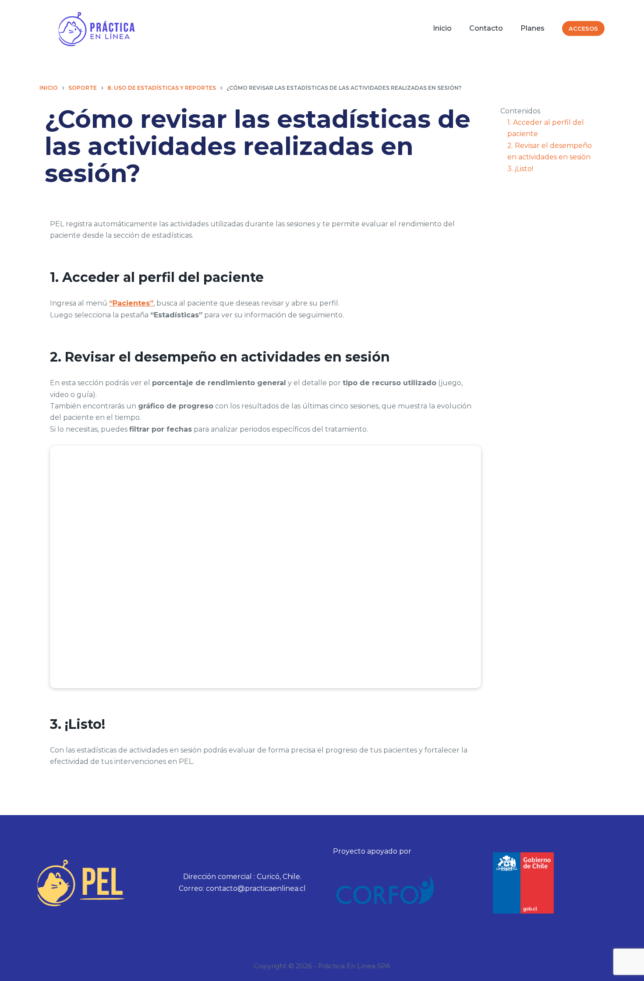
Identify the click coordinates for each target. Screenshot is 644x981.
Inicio (442, 28)
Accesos (583, 28)
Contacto (486, 28)
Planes (532, 28)
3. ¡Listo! (520, 169)
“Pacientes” (131, 303)
